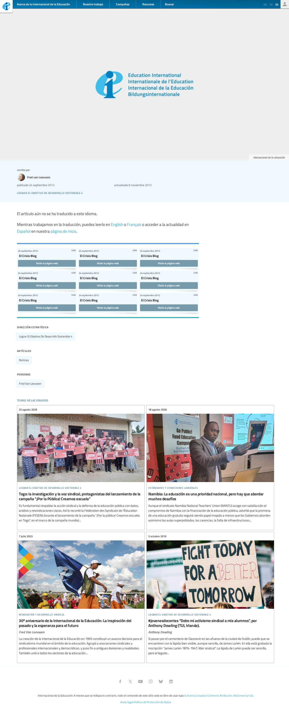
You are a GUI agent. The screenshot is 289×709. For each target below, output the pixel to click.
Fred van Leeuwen (30, 383)
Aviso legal (126, 702)
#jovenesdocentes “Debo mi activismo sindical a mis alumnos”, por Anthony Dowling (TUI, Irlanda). (210, 594)
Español (23, 231)
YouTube (140, 681)
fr (271, 4)
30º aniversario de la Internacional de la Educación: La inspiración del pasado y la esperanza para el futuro (80, 594)
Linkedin (170, 681)
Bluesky (160, 681)
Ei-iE (6, 7)
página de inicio (63, 231)
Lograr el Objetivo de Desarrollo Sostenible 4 (45, 336)
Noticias (24, 360)
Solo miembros (285, 4)
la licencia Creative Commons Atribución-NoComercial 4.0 (218, 695)
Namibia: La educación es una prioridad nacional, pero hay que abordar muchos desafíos (210, 465)
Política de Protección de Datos (152, 702)
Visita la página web (47, 263)
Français (134, 224)
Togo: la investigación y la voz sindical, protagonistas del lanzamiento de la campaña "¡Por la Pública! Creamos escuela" (80, 465)
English (117, 224)
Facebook (120, 681)
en (265, 4)
